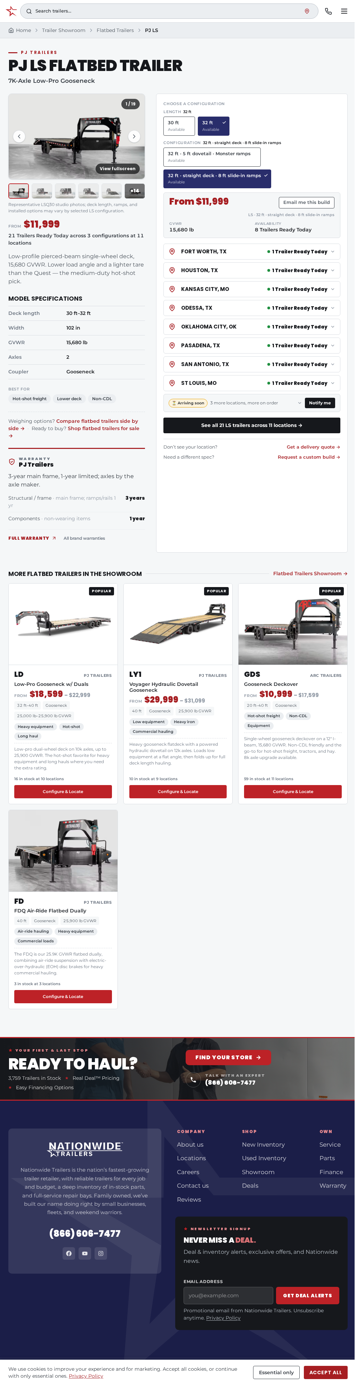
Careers (188, 1172)
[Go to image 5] (112, 191)
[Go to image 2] (42, 191)
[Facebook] (69, 1253)
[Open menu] (344, 11)
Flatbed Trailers (115, 30)
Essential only (276, 1372)
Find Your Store (228, 1057)
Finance (331, 1172)
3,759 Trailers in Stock (34, 1078)
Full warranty (28, 538)
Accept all (325, 1372)
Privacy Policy (223, 1318)
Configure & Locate (63, 791)
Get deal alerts (307, 1295)
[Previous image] (19, 136)
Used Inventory (264, 1158)
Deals (250, 1185)
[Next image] (134, 136)
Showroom (258, 1172)
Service (330, 1144)
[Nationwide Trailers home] (11, 11)
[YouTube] (85, 1253)
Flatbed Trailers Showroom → (310, 573)
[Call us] (328, 11)
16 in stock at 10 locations (39, 778)
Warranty (332, 1185)
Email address (203, 1281)
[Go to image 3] (65, 191)
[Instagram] (101, 1253)
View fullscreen (118, 169)
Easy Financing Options (45, 1087)
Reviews (189, 1199)
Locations (191, 1158)
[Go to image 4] (88, 191)
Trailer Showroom (64, 30)
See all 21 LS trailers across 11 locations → (251, 425)
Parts (327, 1158)
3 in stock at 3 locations (37, 983)
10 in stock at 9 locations (153, 778)
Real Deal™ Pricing (96, 1078)
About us (190, 1144)
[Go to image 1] (18, 191)
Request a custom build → (309, 457)
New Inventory (263, 1144)
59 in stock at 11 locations (268, 778)
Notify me (322, 402)
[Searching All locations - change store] (307, 11)
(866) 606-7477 (85, 1233)
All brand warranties (84, 538)
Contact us (193, 1185)
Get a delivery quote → (313, 447)
